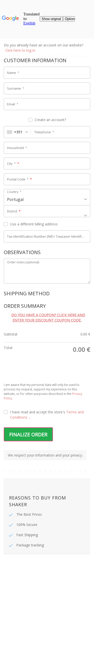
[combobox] (17, 132)
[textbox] (47, 197)
